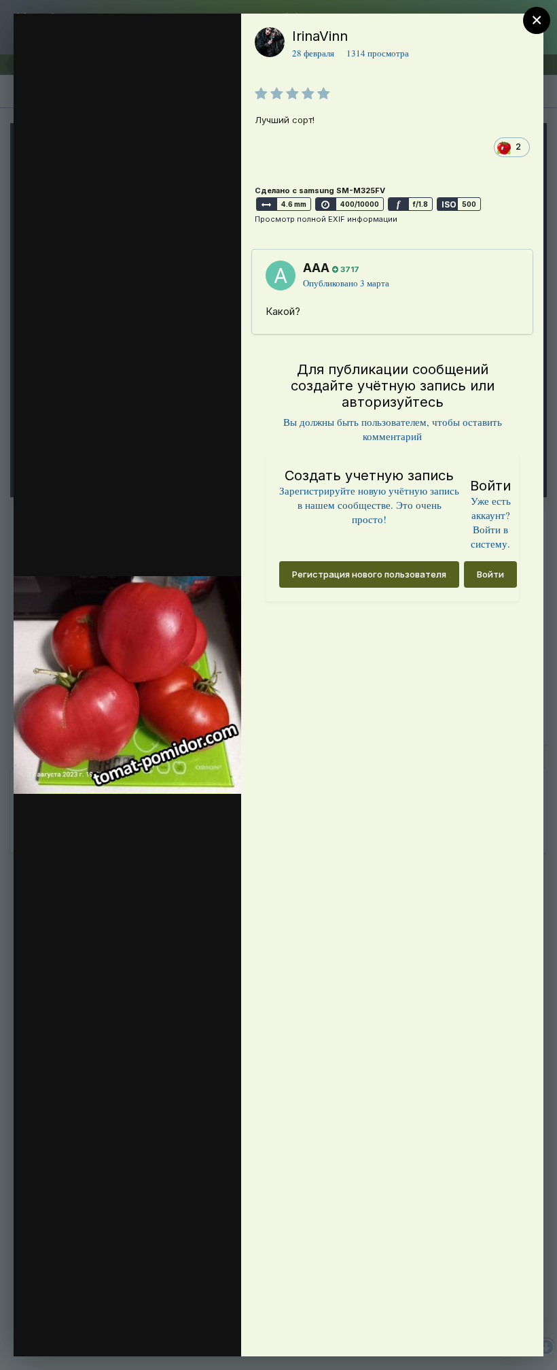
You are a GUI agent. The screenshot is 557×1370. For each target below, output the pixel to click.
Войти (490, 574)
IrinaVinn (320, 36)
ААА (316, 268)
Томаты (100, 92)
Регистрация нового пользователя (369, 574)
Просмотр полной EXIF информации (326, 219)
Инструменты (181, 1331)
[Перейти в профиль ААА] (280, 275)
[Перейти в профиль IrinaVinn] (270, 42)
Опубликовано (346, 283)
